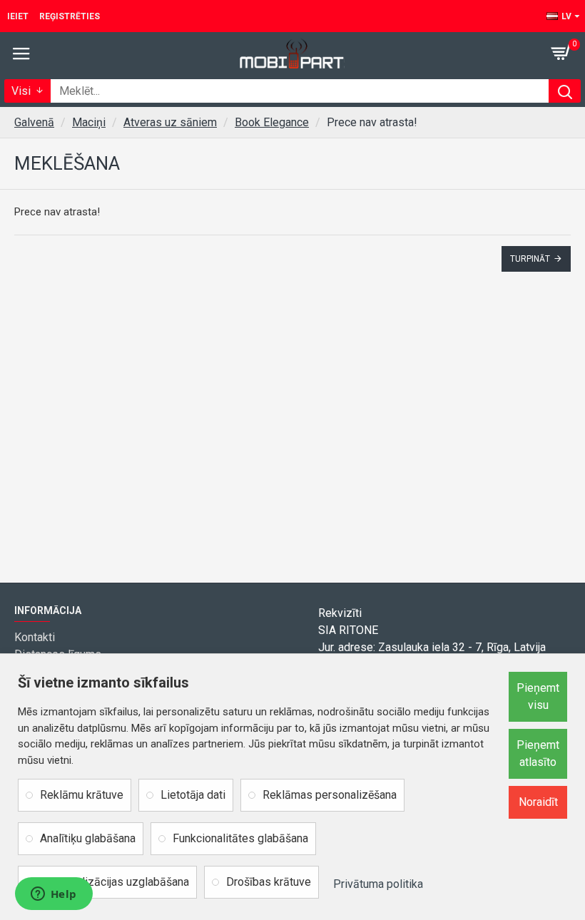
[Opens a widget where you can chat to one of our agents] (53, 895)
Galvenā (34, 122)
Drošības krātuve (268, 882)
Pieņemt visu (538, 696)
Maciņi (89, 122)
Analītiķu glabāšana (88, 838)
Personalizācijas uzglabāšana (114, 882)
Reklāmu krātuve (81, 795)
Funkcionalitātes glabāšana (240, 838)
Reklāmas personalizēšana (330, 795)
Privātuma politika (378, 884)
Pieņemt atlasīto (538, 753)
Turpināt (530, 259)
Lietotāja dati (193, 795)
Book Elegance (272, 122)
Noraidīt (538, 802)
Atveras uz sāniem (170, 122)
